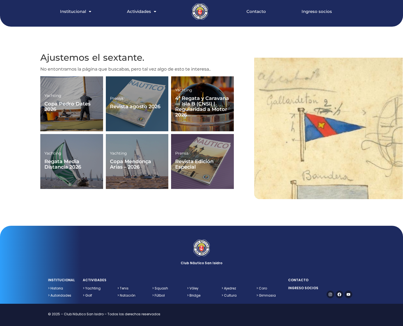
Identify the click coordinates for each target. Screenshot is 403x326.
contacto (298, 280)
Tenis (123, 288)
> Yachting (92, 288)
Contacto (256, 11)
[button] (81, 6)
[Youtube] (348, 294)
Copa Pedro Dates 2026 (67, 106)
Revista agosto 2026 (135, 107)
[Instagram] (330, 294)
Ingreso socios (317, 11)
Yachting (52, 95)
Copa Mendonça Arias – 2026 (130, 164)
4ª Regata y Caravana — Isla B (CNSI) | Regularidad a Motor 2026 (202, 106)
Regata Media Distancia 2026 (62, 164)
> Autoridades (59, 295)
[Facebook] (339, 294)
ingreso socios (303, 288)
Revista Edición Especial (194, 164)
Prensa (116, 98)
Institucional (73, 11)
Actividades (139, 11)
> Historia (55, 288)
